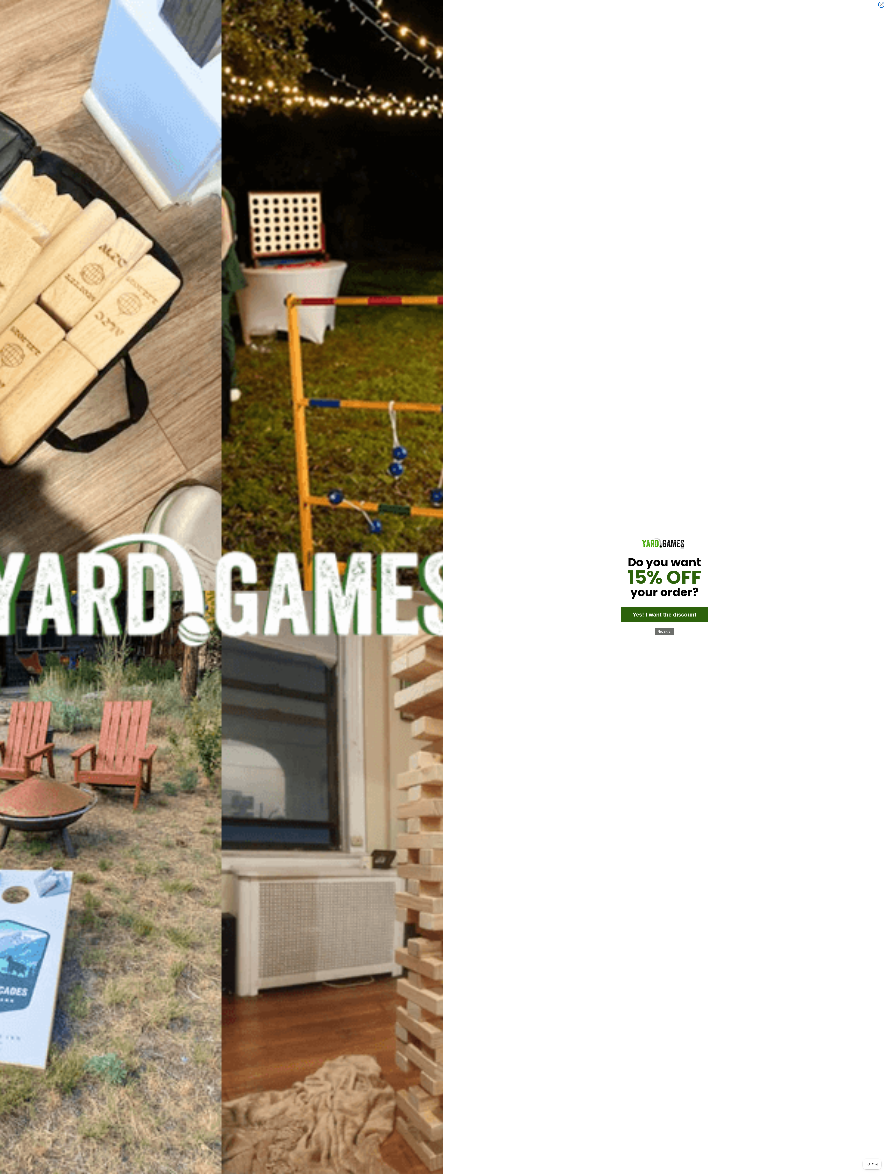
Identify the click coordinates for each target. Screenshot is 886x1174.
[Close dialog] (881, 5)
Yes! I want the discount (664, 614)
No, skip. (664, 631)
